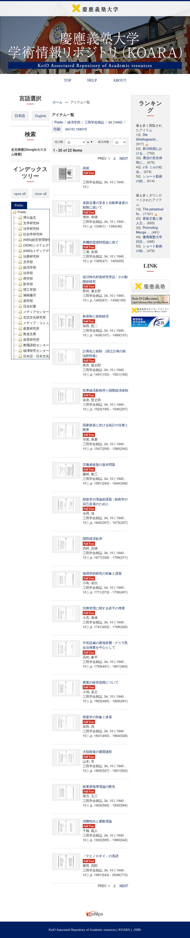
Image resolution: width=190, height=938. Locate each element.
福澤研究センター (36, 351)
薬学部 (28, 301)
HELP (92, 80)
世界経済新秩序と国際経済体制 (105, 390)
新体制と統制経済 (96, 316)
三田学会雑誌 (94, 122)
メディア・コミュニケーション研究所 (50, 323)
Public (19, 205)
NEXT (124, 158)
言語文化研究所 (34, 317)
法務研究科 (31, 256)
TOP (67, 80)
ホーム (57, 102)
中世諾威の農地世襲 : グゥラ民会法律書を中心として (105, 645)
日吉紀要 (29, 306)
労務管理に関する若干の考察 (104, 608)
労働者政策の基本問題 (99, 464)
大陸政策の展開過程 (97, 751)
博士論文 (29, 217)
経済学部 (29, 267)
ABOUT (119, 80)
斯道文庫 (29, 334)
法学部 (28, 273)
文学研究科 (31, 223)
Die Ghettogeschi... (147, 136)
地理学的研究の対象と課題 (102, 573)
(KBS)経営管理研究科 (38, 240)
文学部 (28, 262)
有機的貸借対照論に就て (100, 242)
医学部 (28, 284)
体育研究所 (31, 339)
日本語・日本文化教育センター (46, 356)
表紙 (86, 168)
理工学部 (29, 289)
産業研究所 (31, 328)
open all (20, 194)
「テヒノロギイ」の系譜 (100, 855)
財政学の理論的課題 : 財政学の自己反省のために (105, 501)
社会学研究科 (33, 234)
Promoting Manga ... (147, 229)
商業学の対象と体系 (97, 716)
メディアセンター (36, 312)
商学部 (28, 278)
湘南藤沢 (29, 295)
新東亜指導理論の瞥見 (99, 786)
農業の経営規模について (100, 682)
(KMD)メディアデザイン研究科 (45, 251)
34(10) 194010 (76, 129)
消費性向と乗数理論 (97, 821)
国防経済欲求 (92, 538)
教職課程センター (36, 345)
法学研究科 (31, 228)
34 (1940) (115, 122)
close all (41, 194)
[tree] (30, 284)
